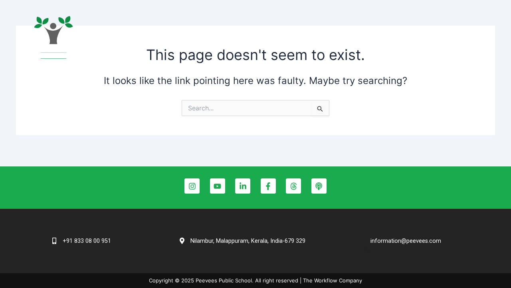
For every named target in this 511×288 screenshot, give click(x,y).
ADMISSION (366, 38)
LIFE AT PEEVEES (303, 38)
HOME (196, 38)
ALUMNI (406, 38)
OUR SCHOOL (237, 38)
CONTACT (444, 38)
